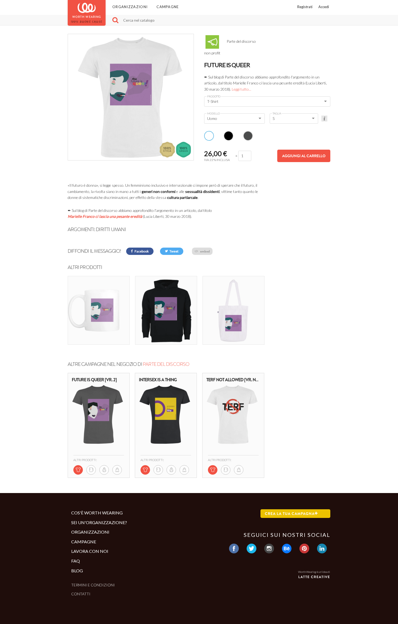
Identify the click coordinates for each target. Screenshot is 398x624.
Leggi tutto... (241, 89)
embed (204, 251)
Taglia (277, 113)
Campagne (167, 7)
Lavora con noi (89, 551)
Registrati (304, 7)
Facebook (141, 251)
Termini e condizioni (93, 585)
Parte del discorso (166, 364)
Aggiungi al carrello (303, 156)
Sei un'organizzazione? (99, 522)
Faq (75, 560)
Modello (213, 113)
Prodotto (213, 96)
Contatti (80, 594)
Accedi (323, 7)
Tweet (173, 251)
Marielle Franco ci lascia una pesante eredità (105, 216)
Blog (77, 570)
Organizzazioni (130, 7)
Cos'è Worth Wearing (97, 512)
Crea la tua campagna (290, 513)
